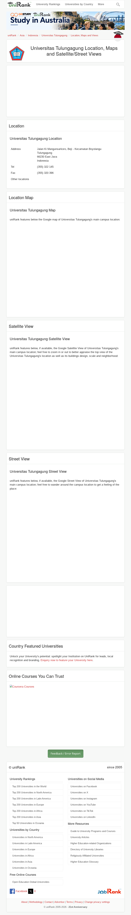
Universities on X (79, 792)
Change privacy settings (97, 902)
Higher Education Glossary (84, 861)
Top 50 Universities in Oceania (28, 823)
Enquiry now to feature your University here (66, 660)
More (101, 4)
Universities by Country (79, 4)
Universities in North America (27, 837)
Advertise (59, 902)
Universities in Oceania (24, 868)
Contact (49, 902)
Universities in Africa (23, 855)
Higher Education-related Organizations (90, 843)
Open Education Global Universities (30, 882)
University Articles (79, 837)
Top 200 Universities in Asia (26, 817)
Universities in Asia (22, 861)
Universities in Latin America (27, 843)
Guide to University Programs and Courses (93, 831)
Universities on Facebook (83, 786)
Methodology (36, 902)
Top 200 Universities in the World (29, 786)
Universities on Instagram (83, 798)
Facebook (21, 891)
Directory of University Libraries (86, 849)
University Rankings (48, 4)
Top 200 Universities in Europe (28, 804)
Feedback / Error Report (66, 753)
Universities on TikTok (81, 811)
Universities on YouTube (83, 804)
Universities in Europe (23, 849)
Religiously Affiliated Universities (87, 855)
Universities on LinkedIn (82, 817)
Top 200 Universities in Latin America (31, 798)
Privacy (79, 902)
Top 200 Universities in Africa (27, 811)
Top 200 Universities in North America (31, 792)
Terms (69, 902)
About (24, 902)
